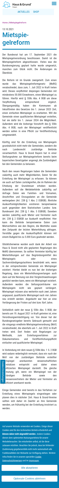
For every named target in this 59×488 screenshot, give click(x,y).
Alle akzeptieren (29, 467)
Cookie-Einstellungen (2, 371)
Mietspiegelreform (18, 22)
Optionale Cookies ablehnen (29, 478)
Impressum (34, 460)
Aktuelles (23, 11)
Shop (36, 11)
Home (5, 22)
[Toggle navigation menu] (54, 3)
